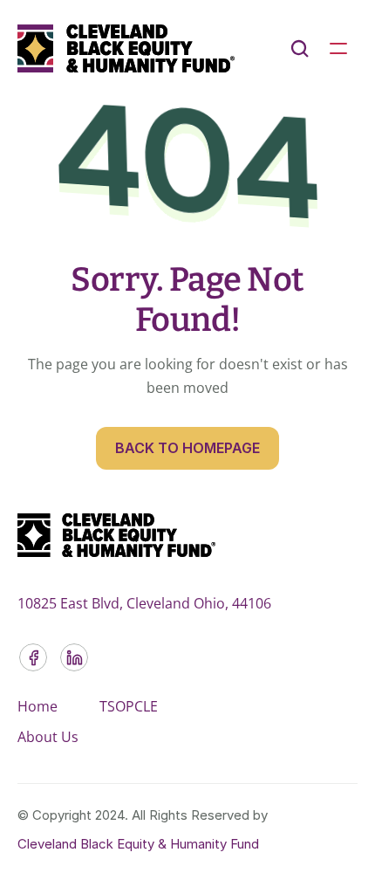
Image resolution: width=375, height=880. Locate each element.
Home (37, 706)
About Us (47, 736)
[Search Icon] (300, 48)
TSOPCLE (128, 706)
